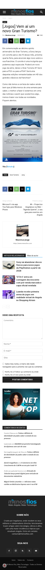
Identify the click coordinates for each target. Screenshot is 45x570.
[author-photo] (22, 236)
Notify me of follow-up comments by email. (22, 372)
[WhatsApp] (16, 40)
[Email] (22, 40)
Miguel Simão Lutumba (13, 481)
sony (23, 175)
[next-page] (8, 306)
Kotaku (10, 166)
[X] (10, 40)
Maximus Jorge (10, 35)
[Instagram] (15, 550)
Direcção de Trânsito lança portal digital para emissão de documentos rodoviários (21, 473)
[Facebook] (5, 40)
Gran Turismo (14, 175)
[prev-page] (4, 306)
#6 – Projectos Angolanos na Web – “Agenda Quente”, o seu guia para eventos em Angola (32, 209)
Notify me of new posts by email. (18, 375)
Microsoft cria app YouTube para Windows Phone (12, 207)
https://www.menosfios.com (22, 243)
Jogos (10, 18)
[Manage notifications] (4, 566)
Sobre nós (21, 560)
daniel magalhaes (11, 463)
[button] (4, 12)
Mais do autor (32, 256)
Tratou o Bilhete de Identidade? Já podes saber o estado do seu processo (20, 436)
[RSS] (22, 550)
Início (4, 18)
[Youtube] (36, 550)
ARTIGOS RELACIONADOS (14, 256)
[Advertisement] (23, 4)
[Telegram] (28, 40)
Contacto (30, 560)
